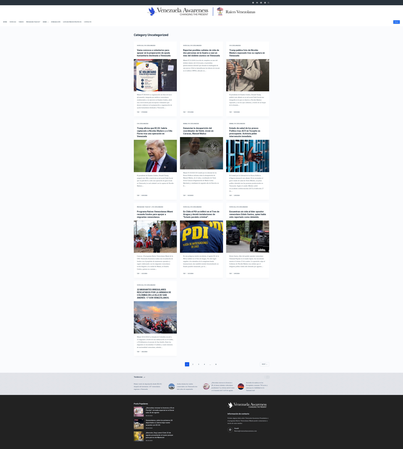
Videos (21, 22)
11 (216, 364)
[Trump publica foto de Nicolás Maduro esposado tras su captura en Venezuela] (247, 75)
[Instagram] (253, 2)
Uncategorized (149, 45)
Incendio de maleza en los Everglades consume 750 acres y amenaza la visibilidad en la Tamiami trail (257, 386)
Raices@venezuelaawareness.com (245, 431)
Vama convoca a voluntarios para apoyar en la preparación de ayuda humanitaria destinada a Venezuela (154, 53)
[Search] (268, 2)
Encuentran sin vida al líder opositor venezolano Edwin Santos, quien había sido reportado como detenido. (247, 214)
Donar (396, 22)
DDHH (45, 22)
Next (263, 364)
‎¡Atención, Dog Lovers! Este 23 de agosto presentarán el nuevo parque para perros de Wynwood (159, 435)
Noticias (13, 22)
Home (5, 22)
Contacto (87, 22)
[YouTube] (265, 2)
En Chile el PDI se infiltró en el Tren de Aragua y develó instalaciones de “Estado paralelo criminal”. (201, 214)
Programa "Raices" (144, 207)
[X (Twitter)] (261, 2)
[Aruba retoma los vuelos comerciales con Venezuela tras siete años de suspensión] (171, 386)
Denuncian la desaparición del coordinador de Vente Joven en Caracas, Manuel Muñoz (198, 131)
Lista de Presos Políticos (72, 22)
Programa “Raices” (33, 22)
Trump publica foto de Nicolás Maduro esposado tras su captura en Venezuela (247, 53)
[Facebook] (257, 2)
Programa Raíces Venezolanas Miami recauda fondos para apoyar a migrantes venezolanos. (155, 214)
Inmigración (55, 22)
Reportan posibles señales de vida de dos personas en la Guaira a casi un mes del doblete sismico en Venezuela (201, 53)
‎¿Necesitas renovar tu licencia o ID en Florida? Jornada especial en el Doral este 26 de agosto (160, 410)
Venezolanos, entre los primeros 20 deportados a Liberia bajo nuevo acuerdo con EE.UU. (159, 422)
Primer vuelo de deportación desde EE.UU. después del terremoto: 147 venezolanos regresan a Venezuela (148, 386)
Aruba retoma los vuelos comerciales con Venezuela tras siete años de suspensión (187, 386)
